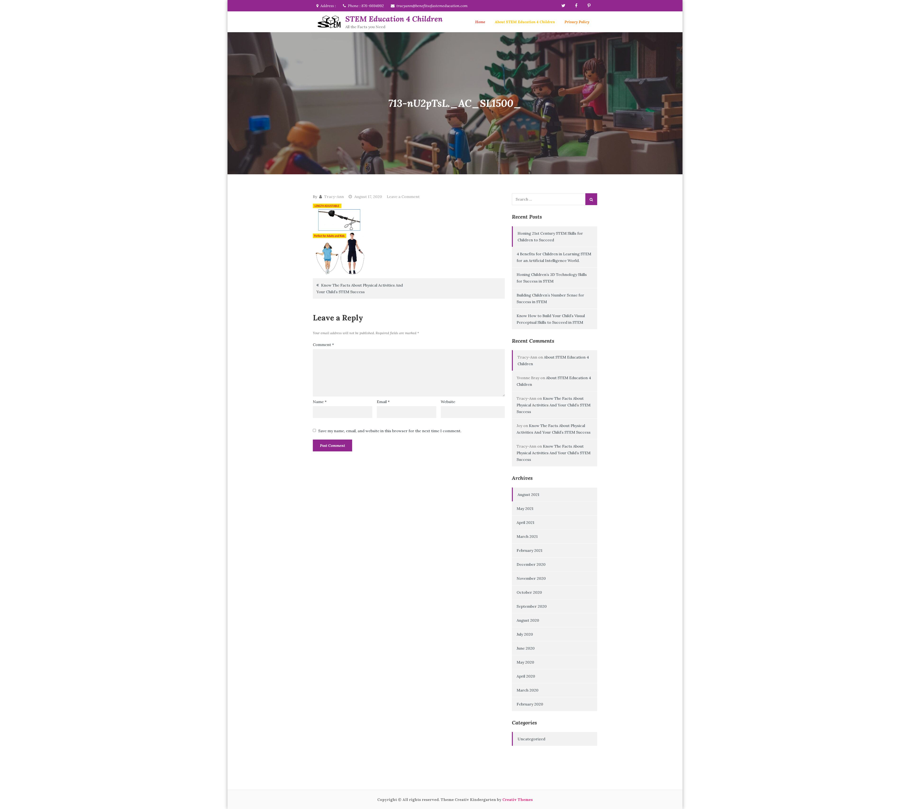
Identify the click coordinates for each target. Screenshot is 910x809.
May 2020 (525, 662)
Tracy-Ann (334, 196)
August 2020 (528, 620)
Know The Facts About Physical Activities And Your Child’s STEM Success (359, 288)
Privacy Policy (576, 21)
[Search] (591, 199)
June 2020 (526, 648)
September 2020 (532, 606)
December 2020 (531, 564)
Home (480, 21)
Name (320, 401)
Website (448, 401)
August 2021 (528, 494)
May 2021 (525, 508)
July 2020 (525, 634)
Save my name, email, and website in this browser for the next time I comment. (389, 431)
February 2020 (530, 704)
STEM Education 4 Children (394, 19)
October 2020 (529, 592)
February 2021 (529, 550)
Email (383, 401)
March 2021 (527, 536)
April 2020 (526, 676)
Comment (323, 344)
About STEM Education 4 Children (525, 21)
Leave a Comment (403, 196)
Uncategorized (531, 739)
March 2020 (527, 690)
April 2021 (525, 522)
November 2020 (531, 578)
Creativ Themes (517, 799)
